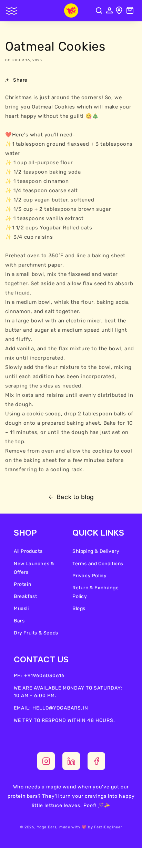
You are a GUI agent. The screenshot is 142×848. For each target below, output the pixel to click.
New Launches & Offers (34, 568)
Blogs (78, 608)
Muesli (21, 608)
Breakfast (25, 596)
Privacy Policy (89, 576)
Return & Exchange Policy (95, 592)
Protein (22, 584)
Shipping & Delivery (95, 551)
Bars (19, 621)
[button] (12, 12)
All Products (28, 551)
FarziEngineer (108, 827)
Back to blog (75, 497)
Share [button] (20, 80)
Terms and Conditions (97, 564)
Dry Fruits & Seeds (36, 633)
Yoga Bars (47, 827)
